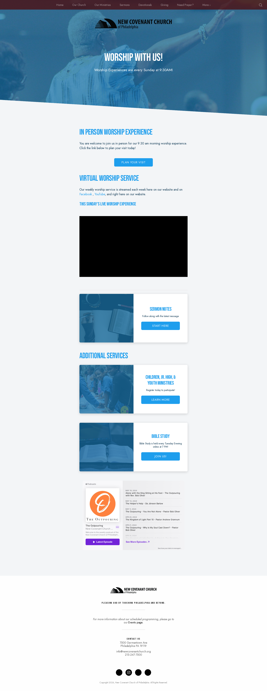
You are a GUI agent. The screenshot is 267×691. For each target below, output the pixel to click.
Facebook (86, 194)
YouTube (100, 194)
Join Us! (160, 456)
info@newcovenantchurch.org (133, 651)
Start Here (160, 326)
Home (59, 5)
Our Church (79, 5)
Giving (164, 5)
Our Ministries (103, 5)
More (205, 5)
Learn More (160, 400)
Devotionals (145, 5)
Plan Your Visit (133, 162)
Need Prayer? (185, 5)
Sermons (124, 5)
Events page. (135, 622)
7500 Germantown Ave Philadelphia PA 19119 (133, 644)
